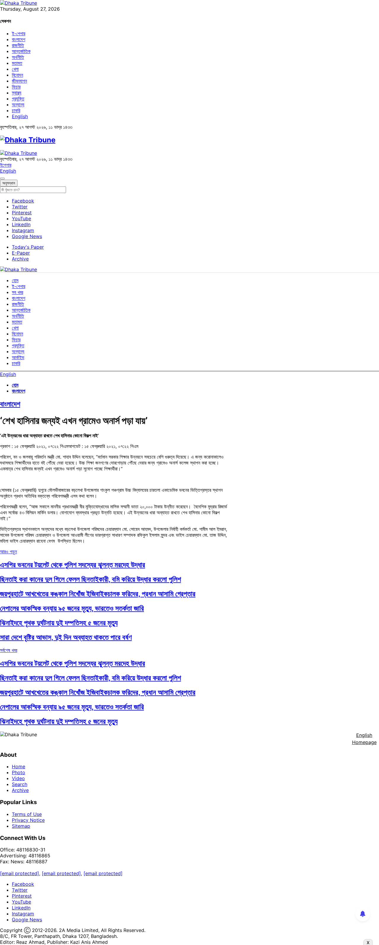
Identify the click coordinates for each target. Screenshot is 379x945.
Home (18, 766)
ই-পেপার (18, 33)
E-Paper (21, 253)
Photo (18, 772)
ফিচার (16, 87)
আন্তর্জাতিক (21, 51)
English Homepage (364, 738)
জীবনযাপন (19, 81)
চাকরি (16, 110)
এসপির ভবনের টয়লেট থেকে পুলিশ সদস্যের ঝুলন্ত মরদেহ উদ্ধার (72, 564)
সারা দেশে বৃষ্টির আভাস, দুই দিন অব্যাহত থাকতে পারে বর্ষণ (66, 637)
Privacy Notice (28, 820)
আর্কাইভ (18, 357)
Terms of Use (27, 814)
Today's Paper (28, 247)
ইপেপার (5, 165)
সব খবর (17, 292)
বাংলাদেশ (18, 39)
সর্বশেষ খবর (8, 650)
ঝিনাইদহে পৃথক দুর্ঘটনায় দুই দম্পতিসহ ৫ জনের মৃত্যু (59, 622)
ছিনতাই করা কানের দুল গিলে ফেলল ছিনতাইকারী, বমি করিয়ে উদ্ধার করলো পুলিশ (90, 579)
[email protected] (19, 873)
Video (18, 778)
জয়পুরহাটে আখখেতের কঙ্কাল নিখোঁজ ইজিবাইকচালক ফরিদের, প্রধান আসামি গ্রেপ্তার (97, 593)
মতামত (17, 63)
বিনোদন (17, 75)
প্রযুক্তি (18, 99)
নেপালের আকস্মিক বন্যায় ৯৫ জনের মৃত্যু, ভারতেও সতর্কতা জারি (72, 608)
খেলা (15, 69)
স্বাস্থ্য (16, 93)
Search (19, 784)
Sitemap (21, 826)
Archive (20, 259)
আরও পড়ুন (8, 552)
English (20, 116)
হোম (15, 280)
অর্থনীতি (18, 57)
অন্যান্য (18, 104)
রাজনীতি (18, 45)
